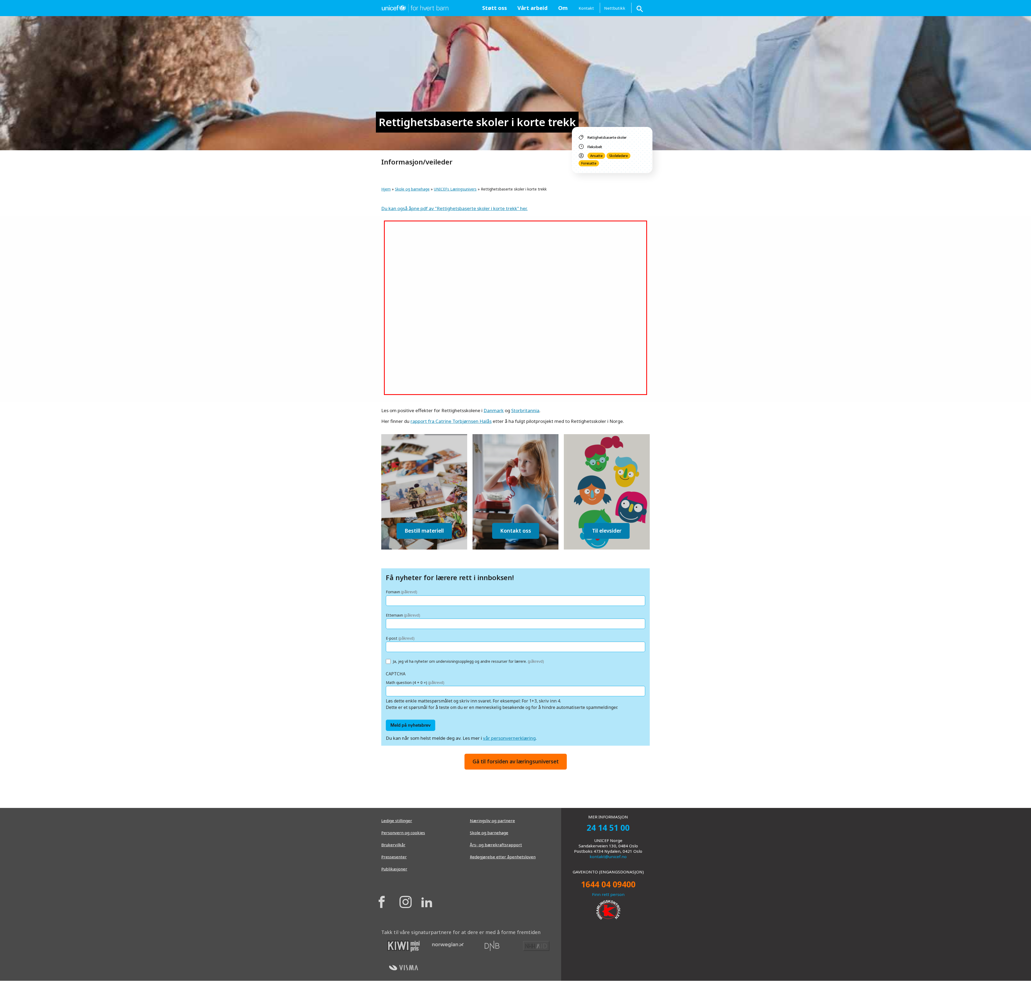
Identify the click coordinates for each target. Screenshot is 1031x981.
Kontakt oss (515, 530)
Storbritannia (525, 410)
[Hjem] (414, 7)
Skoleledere (618, 155)
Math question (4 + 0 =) (415, 682)
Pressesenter (394, 856)
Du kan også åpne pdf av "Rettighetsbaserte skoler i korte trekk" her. (454, 208)
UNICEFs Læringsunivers (455, 189)
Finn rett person (608, 894)
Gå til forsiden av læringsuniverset (516, 761)
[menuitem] (494, 8)
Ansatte (596, 155)
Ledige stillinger (396, 820)
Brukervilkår (393, 844)
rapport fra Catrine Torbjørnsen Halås (451, 421)
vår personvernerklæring (509, 738)
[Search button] (640, 8)
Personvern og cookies (403, 832)
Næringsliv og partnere (492, 820)
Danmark (494, 410)
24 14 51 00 (608, 827)
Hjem (386, 189)
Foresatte (588, 163)
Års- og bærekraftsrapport (496, 844)
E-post (400, 638)
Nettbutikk (614, 8)
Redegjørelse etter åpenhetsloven (503, 856)
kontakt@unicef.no (608, 856)
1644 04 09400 (608, 884)
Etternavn (403, 615)
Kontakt (586, 8)
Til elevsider (607, 530)
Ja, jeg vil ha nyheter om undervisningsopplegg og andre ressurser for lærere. (468, 661)
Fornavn (401, 591)
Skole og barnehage (412, 189)
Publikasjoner (394, 869)
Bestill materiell (424, 530)
